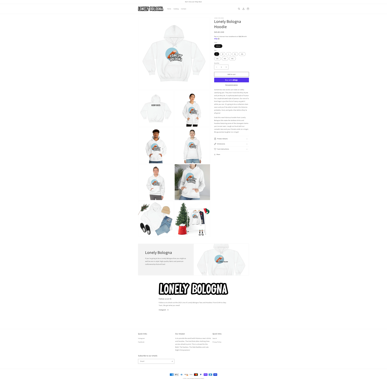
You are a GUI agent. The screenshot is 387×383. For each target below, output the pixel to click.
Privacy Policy (217, 342)
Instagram (162, 310)
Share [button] (218, 154)
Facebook (141, 342)
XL (235, 54)
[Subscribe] (172, 361)
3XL (217, 59)
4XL (225, 59)
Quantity (216, 63)
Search (215, 338)
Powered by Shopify (199, 378)
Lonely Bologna (190, 378)
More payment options (231, 85)
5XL (232, 59)
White (218, 46)
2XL (242, 54)
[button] (239, 9)
